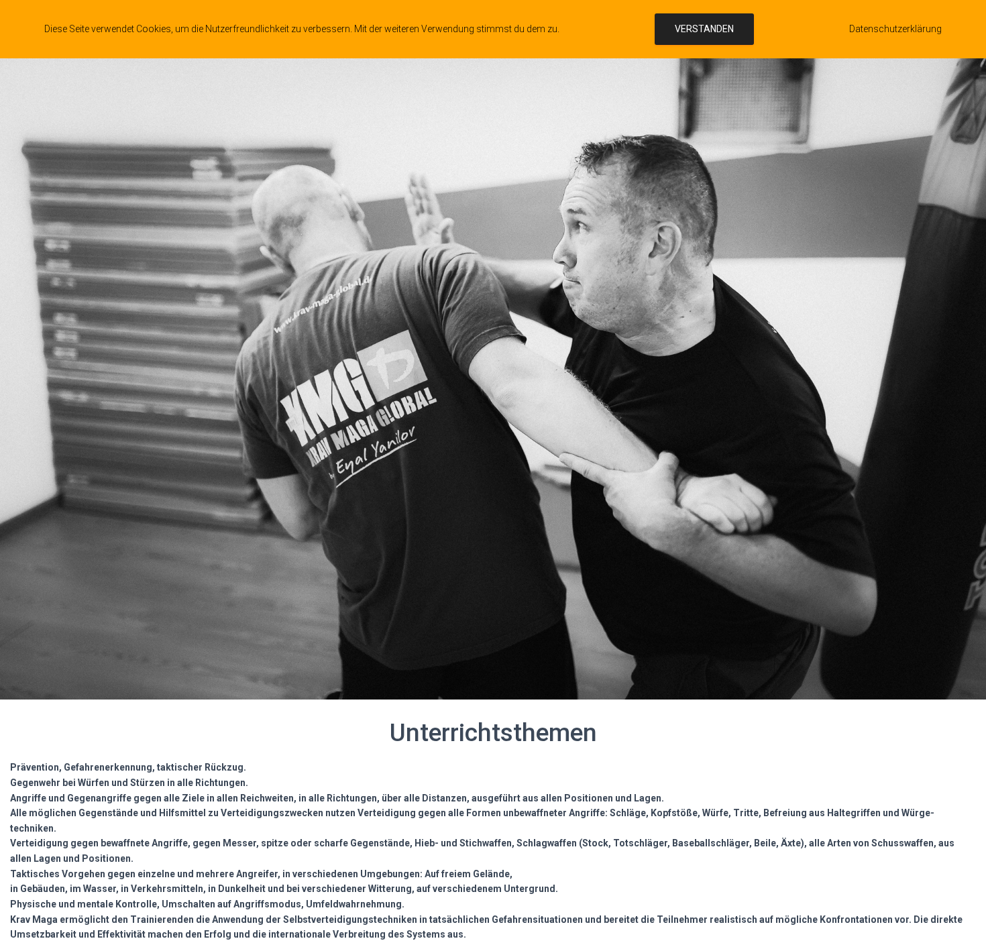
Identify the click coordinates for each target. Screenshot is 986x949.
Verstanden (704, 28)
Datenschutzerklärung (895, 28)
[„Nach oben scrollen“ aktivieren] (959, 922)
